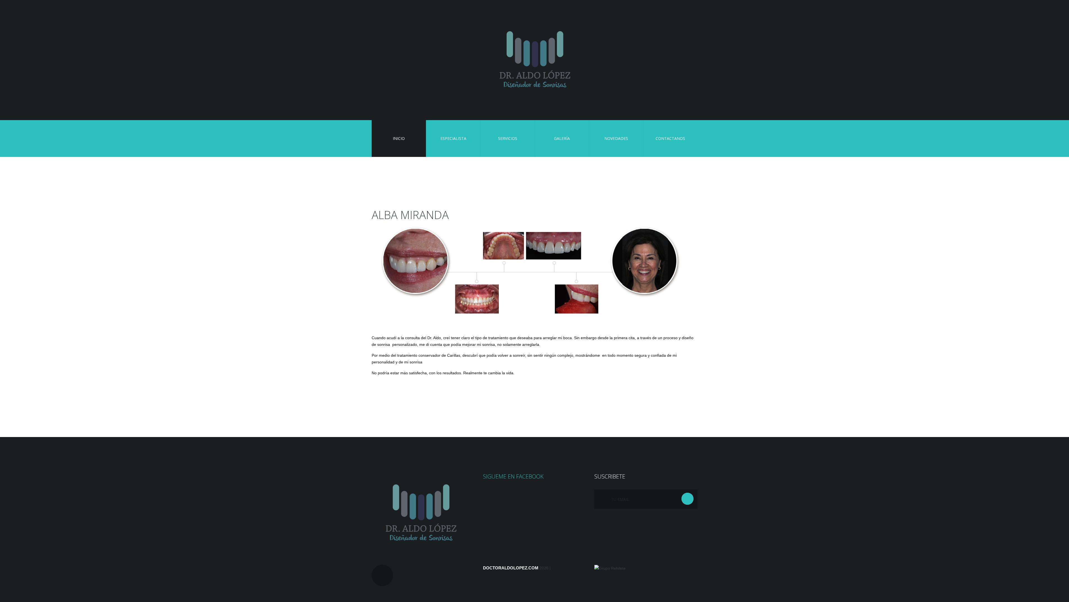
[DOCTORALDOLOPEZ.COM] (534, 60)
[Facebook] (382, 575)
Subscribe (687, 499)
